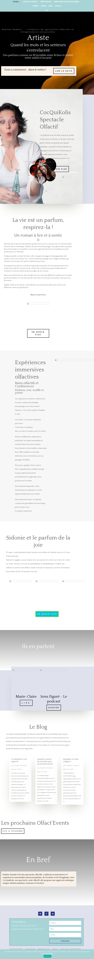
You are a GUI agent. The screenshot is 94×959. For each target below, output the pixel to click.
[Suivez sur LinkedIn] (53, 914)
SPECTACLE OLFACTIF (30, 2)
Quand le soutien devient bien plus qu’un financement (45, 761)
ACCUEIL (16, 2)
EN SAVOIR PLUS (57, 169)
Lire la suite (63, 71)
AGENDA (35, 6)
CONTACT (58, 6)
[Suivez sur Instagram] (40, 914)
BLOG (50, 6)
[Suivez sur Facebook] (46, 914)
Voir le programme (12, 831)
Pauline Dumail (20, 765)
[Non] (92, 954)
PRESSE (43, 6)
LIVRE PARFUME (45, 2)
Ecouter (53, 707)
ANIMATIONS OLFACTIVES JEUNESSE (66, 2)
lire (26, 703)
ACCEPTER (47, 956)
